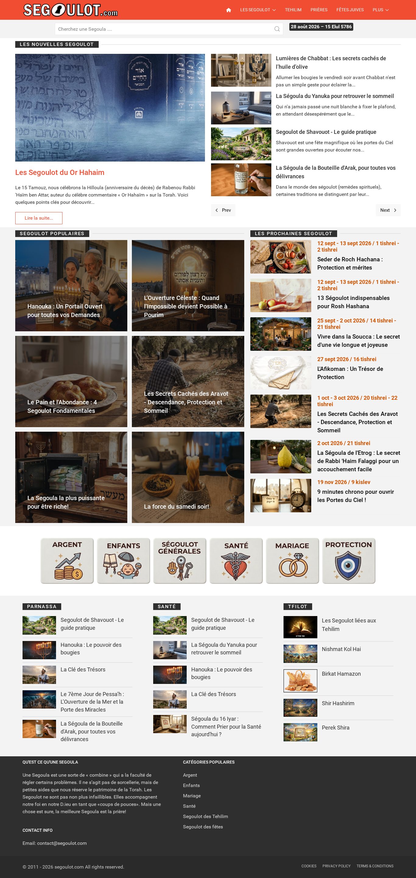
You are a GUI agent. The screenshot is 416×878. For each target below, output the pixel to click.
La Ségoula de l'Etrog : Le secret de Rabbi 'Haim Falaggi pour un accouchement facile (358, 461)
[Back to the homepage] (76, 10)
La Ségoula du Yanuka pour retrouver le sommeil (335, 96)
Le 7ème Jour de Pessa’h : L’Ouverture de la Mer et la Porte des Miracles (92, 702)
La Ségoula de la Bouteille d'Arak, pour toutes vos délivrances (92, 731)
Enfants (191, 785)
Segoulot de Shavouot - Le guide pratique (326, 132)
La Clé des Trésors (83, 669)
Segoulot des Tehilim (205, 816)
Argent (190, 775)
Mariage (192, 796)
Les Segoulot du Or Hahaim (59, 172)
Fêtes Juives (350, 9)
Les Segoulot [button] (255, 9)
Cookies (308, 866)
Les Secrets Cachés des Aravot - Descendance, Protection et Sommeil (357, 422)
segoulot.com (69, 867)
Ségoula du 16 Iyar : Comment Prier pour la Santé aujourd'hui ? (226, 726)
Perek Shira (336, 727)
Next (385, 210)
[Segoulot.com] (231, 10)
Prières (319, 9)
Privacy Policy (337, 866)
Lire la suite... (39, 218)
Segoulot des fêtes (203, 827)
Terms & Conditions (375, 866)
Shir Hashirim (338, 703)
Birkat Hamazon (341, 674)
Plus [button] (378, 9)
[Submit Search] (277, 29)
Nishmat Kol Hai (341, 649)
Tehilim (293, 9)
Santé (189, 806)
